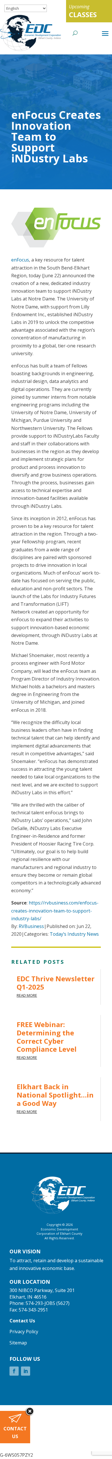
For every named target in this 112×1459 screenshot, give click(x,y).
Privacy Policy (23, 1331)
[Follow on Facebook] (14, 1371)
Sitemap (18, 1343)
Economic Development (59, 1229)
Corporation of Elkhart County (59, 1233)
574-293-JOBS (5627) (47, 1303)
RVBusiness (31, 926)
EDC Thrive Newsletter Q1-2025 (55, 983)
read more (27, 995)
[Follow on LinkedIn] (25, 1371)
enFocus (20, 260)
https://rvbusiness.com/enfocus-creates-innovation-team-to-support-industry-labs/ (55, 910)
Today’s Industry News (74, 934)
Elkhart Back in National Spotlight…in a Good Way (55, 1095)
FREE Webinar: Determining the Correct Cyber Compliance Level (47, 1037)
